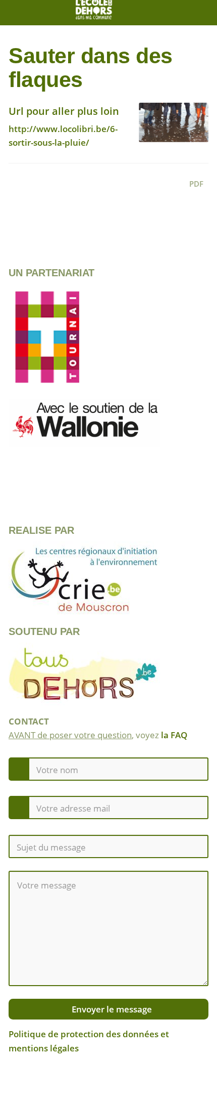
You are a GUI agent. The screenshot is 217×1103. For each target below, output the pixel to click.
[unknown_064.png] (168, 127)
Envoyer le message (111, 1009)
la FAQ (174, 735)
